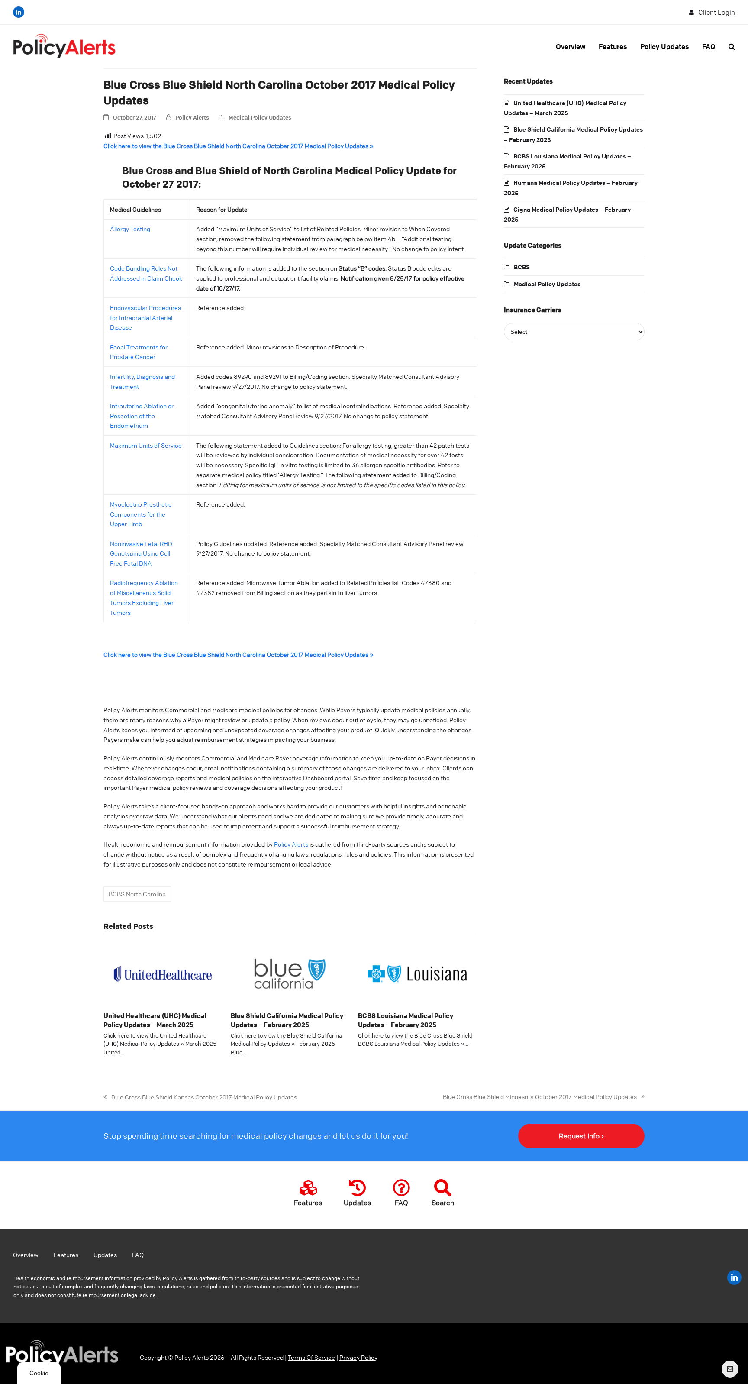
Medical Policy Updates (260, 117)
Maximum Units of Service (146, 445)
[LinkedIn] (18, 12)
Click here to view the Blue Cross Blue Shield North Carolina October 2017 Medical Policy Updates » (238, 145)
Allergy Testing (130, 229)
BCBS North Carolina (137, 894)
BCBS (522, 267)
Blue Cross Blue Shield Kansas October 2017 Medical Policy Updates (200, 1096)
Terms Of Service (311, 1357)
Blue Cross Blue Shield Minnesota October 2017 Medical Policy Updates (540, 1096)
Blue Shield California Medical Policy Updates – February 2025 (287, 1020)
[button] (732, 46)
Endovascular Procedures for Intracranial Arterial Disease (145, 317)
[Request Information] (730, 1369)
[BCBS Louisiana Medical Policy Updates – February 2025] (417, 973)
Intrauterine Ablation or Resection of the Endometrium (142, 416)
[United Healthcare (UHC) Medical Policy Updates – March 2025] (162, 973)
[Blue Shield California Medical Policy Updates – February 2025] (290, 973)
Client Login (716, 12)
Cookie (38, 1373)
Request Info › (581, 1136)
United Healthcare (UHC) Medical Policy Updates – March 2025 (154, 1020)
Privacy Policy (358, 1357)
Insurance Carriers (532, 309)
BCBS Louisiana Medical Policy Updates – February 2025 (405, 1020)
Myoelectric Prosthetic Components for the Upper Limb (141, 514)
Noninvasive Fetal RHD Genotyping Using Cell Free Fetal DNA (141, 553)
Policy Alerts (192, 117)
